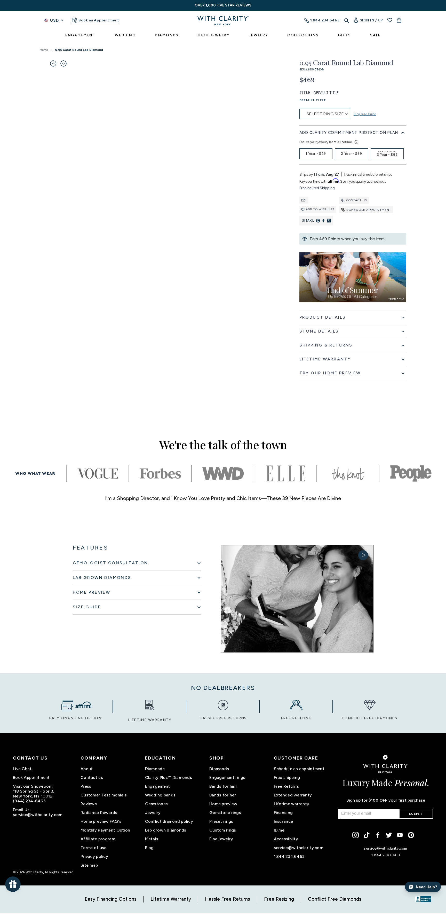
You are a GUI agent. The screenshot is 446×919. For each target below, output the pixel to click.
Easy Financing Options (111, 899)
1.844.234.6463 (289, 856)
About (87, 768)
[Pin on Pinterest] (318, 221)
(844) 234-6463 (29, 801)
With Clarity (34, 872)
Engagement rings (227, 777)
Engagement (157, 786)
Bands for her (222, 795)
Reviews (89, 803)
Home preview (223, 803)
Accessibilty (286, 838)
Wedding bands (160, 795)
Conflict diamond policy (169, 821)
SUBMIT (416, 814)
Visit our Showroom (32, 786)
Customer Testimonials (104, 795)
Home (44, 50)
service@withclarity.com (37, 814)
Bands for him (223, 786)
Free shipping (287, 777)
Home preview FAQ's (101, 821)
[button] (53, 63)
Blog (149, 847)
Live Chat (22, 768)
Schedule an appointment (299, 768)
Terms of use (93, 847)
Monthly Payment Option (105, 830)
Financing (283, 812)
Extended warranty (293, 795)
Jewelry (153, 812)
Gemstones (156, 803)
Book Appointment (31, 777)
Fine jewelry (221, 838)
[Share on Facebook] (323, 221)
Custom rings (222, 830)
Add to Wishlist (320, 209)
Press (86, 786)
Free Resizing (279, 899)
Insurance (283, 821)
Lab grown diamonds (165, 830)
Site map (89, 865)
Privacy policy (94, 856)
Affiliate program (98, 838)
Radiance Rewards (99, 812)
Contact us (356, 200)
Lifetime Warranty (170, 899)
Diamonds (155, 768)
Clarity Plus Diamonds (168, 777)
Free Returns (286, 786)
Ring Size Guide (365, 114)
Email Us (21, 809)
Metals (151, 838)
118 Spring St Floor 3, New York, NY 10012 (33, 794)
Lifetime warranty (291, 803)
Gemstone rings (225, 812)
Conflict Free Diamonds (334, 899)
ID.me (279, 830)
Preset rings (221, 821)
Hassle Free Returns (227, 899)
